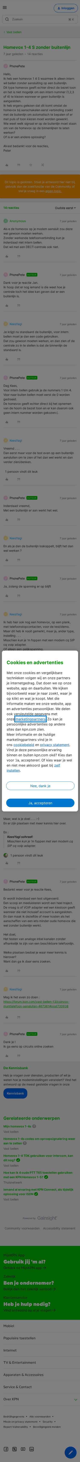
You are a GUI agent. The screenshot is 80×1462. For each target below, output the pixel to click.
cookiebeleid (23, 744)
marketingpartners (30, 719)
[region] (40, 731)
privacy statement (54, 744)
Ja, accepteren (40, 803)
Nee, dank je (40, 785)
